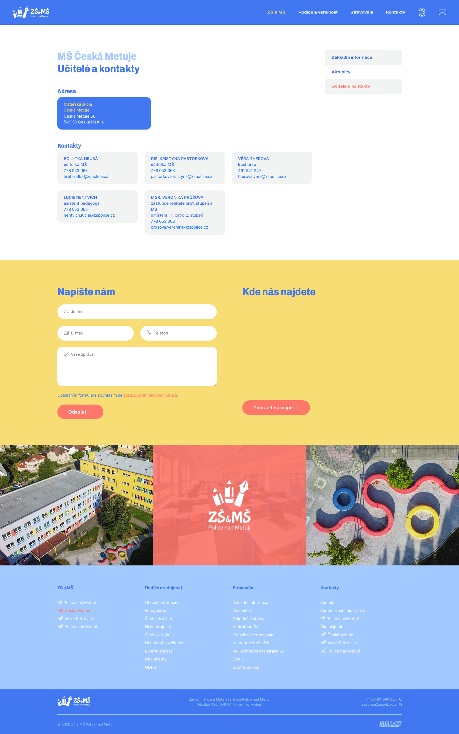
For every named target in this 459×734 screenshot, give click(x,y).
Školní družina (158, 618)
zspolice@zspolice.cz (380, 704)
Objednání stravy (248, 618)
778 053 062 (163, 221)
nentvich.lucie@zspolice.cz (89, 215)
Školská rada (157, 634)
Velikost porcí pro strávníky (258, 651)
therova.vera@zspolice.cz (262, 176)
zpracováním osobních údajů (150, 395)
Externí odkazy (159, 651)
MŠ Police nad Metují (77, 626)
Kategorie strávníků (251, 642)
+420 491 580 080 (382, 699)
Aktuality (341, 72)
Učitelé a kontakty (351, 86)
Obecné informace (162, 602)
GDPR (150, 667)
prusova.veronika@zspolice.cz (179, 227)
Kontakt (327, 602)
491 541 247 (249, 170)
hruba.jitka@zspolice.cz (86, 176)
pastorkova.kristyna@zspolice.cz (181, 176)
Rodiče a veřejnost (318, 12)
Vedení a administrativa (342, 610)
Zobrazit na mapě (273, 407)
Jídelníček (242, 610)
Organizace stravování (253, 634)
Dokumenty (156, 659)
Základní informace (352, 57)
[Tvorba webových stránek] (390, 724)
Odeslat (77, 412)
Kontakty (395, 12)
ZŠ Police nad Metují (76, 602)
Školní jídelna (333, 626)
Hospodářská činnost (165, 642)
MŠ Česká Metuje (73, 610)
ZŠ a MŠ (276, 12)
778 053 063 (76, 170)
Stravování (361, 12)
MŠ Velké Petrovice (75, 618)
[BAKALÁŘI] (422, 12)
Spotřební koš (246, 667)
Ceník (238, 659)
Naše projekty (158, 626)
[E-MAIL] (442, 12)
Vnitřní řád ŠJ (245, 626)
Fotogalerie (155, 610)
